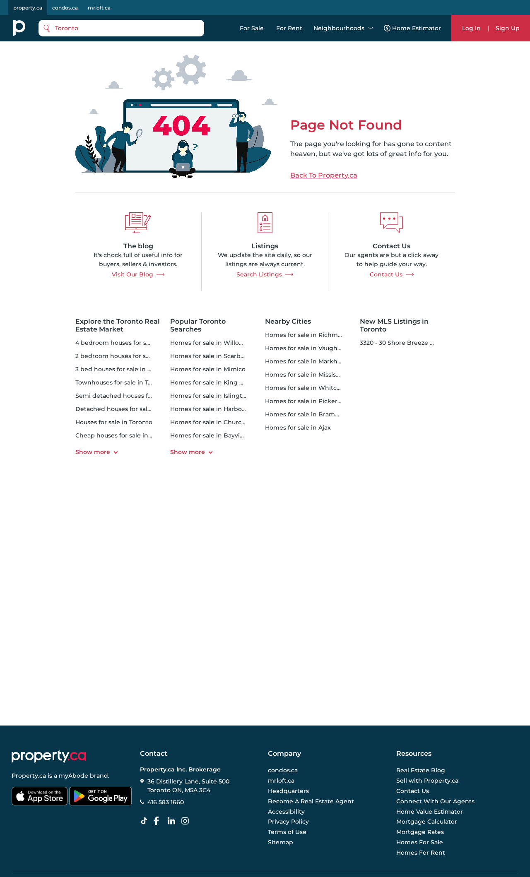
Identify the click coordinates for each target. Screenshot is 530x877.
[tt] (146, 821)
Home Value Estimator (429, 811)
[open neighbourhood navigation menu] (371, 28)
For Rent (289, 28)
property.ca (27, 8)
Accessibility (286, 811)
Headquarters (288, 791)
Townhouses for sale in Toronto (121, 382)
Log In (471, 28)
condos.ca (65, 8)
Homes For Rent (420, 852)
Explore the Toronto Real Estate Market (117, 325)
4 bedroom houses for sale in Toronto (131, 342)
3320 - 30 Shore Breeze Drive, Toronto (416, 342)
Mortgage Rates (420, 832)
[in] (187, 821)
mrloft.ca (99, 8)
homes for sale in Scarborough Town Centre (236, 356)
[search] (121, 28)
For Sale (252, 28)
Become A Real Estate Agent (311, 801)
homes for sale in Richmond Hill (313, 335)
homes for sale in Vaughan (305, 348)
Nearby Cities (288, 321)
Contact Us (386, 274)
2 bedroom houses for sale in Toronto (131, 356)
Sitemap (280, 842)
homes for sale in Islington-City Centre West (236, 395)
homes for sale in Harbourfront (216, 409)
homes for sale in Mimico (208, 369)
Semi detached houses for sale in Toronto (137, 395)
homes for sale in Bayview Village (220, 435)
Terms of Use (287, 832)
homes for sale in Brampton (307, 414)
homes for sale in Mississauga (309, 374)
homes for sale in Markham (306, 361)
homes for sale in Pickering (306, 401)
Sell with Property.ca (427, 780)
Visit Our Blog (132, 274)
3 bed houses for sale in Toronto (123, 369)
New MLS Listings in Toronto (394, 325)
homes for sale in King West (212, 382)
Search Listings (259, 274)
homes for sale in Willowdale (213, 342)
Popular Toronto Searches (198, 325)
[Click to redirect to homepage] (19, 28)
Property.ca (29, 775)
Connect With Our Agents (435, 801)
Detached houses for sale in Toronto (129, 409)
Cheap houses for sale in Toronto (124, 435)
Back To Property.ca (323, 175)
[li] (173, 821)
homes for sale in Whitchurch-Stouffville (325, 388)
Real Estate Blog (420, 770)
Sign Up (508, 28)
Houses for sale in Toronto (113, 422)
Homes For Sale (419, 842)
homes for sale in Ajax (298, 427)
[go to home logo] (49, 756)
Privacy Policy (288, 821)
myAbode (73, 775)
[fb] (159, 821)
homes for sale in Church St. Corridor (225, 422)
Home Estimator (416, 28)
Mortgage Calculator (426, 821)
